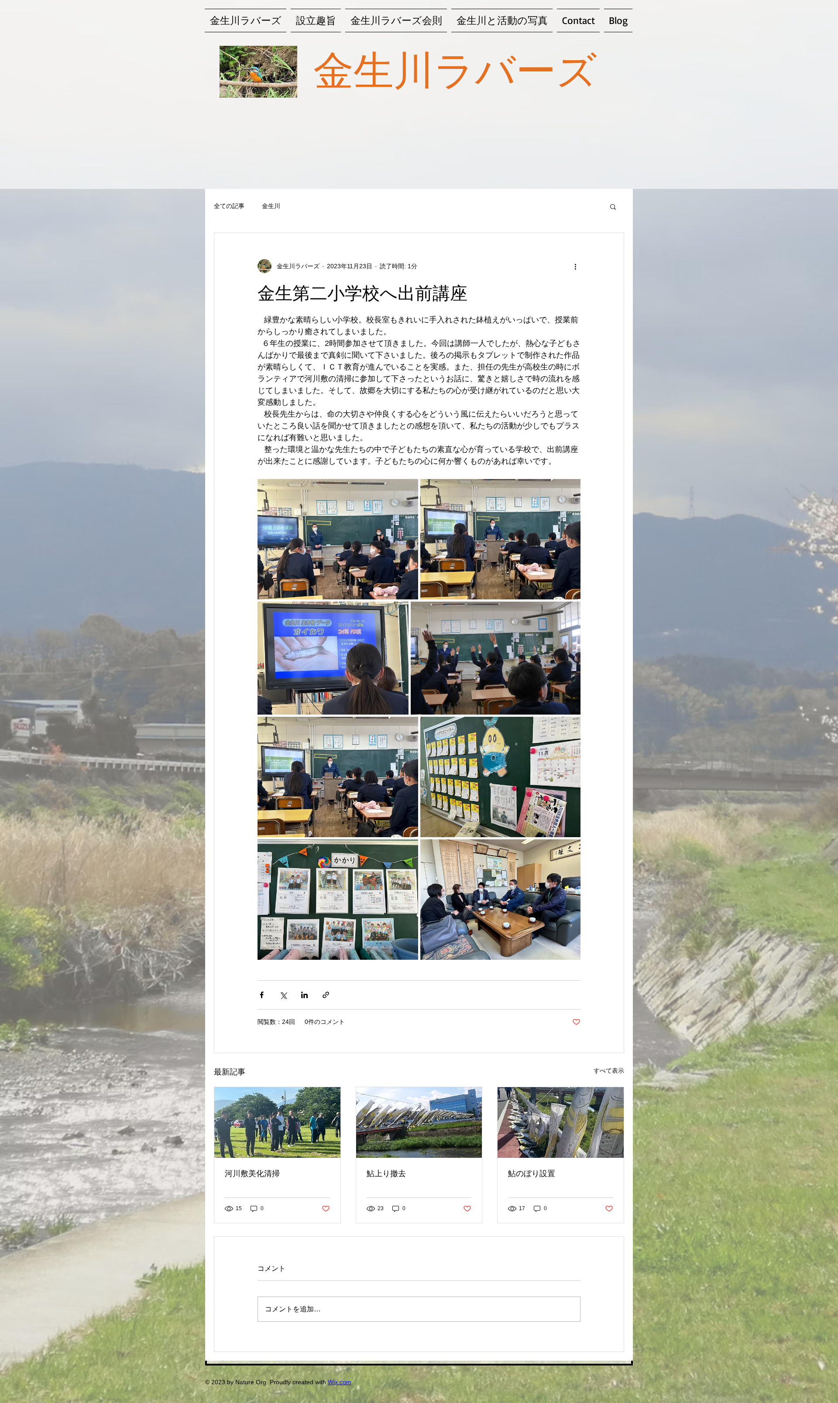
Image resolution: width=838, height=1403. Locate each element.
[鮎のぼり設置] (561, 1122)
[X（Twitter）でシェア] (283, 995)
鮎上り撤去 (386, 1173)
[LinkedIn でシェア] (304, 995)
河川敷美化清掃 (252, 1173)
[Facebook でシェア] (262, 995)
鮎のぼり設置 (531, 1173)
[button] (613, 206)
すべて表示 (609, 1070)
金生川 (271, 205)
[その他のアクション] (575, 266)
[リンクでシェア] (326, 995)
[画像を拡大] (338, 539)
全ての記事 (229, 205)
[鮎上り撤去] (419, 1122)
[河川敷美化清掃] (277, 1122)
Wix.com (339, 1382)
